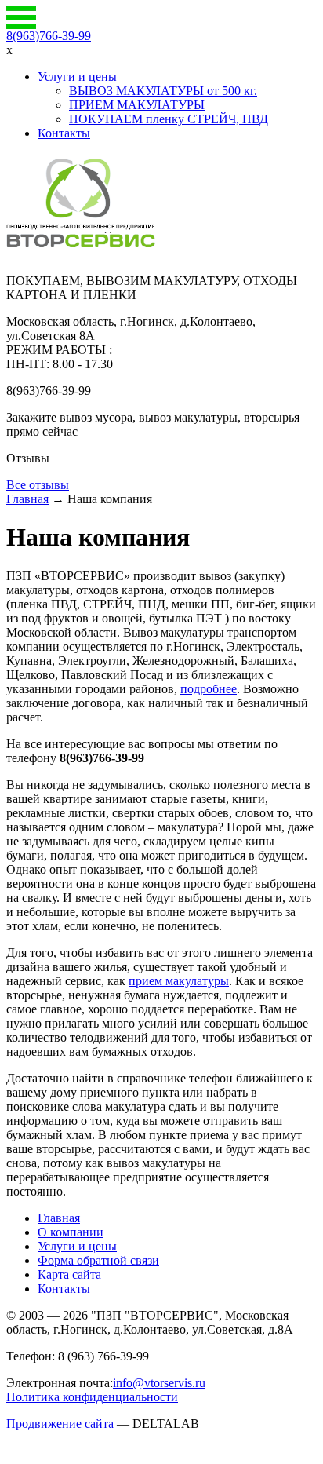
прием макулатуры (179, 981)
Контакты (64, 133)
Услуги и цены (77, 76)
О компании (70, 1232)
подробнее (208, 688)
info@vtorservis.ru (159, 1382)
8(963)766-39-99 (48, 35)
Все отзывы (37, 484)
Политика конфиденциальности (92, 1397)
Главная (27, 499)
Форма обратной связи (98, 1260)
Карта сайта (69, 1274)
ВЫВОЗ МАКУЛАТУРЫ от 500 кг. (163, 90)
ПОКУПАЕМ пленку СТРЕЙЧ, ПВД (168, 119)
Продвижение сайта (60, 1423)
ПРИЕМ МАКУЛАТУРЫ (137, 104)
